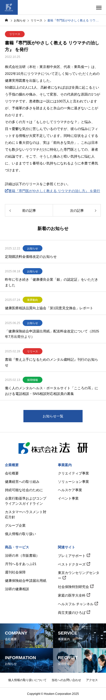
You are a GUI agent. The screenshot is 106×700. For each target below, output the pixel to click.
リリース (14, 34)
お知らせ (32, 248)
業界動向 (32, 299)
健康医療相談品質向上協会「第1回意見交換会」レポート (49, 308)
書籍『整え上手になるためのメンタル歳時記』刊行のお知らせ (51, 362)
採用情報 (32, 379)
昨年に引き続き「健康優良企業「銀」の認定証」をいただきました (51, 282)
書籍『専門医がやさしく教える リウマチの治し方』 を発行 (54, 191)
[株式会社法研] (9, 7)
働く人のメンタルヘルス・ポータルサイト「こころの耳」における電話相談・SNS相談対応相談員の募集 (51, 390)
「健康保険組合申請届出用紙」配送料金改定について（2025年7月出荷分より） (52, 334)
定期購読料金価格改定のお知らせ (31, 257)
